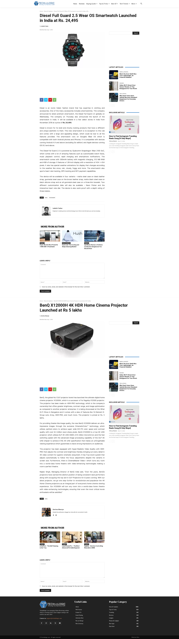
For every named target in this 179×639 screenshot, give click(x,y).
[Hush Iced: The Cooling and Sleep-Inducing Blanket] (72, 236)
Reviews (122, 83)
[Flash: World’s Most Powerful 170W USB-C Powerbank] (50, 236)
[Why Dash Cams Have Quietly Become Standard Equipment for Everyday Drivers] (113, 97)
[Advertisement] (72, 82)
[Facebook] (41, 100)
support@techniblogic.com (54, 618)
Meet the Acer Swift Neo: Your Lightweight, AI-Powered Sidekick (128, 75)
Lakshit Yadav (44, 26)
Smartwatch (52, 197)
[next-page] (113, 105)
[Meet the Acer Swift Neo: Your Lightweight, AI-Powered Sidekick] (113, 74)
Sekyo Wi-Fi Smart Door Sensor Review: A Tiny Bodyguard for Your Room (128, 86)
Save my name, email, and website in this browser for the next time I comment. (66, 287)
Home (41, 11)
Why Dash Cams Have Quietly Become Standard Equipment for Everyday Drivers (128, 98)
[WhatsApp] (54, 100)
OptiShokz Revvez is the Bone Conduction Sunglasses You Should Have (93, 246)
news (46, 197)
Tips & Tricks (123, 93)
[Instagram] (46, 623)
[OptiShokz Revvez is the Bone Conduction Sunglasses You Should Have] (94, 236)
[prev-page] (110, 105)
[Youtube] (60, 623)
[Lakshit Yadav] (46, 211)
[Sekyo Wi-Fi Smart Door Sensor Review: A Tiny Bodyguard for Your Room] (113, 86)
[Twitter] (46, 100)
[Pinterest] (50, 100)
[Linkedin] (50, 623)
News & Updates (48, 11)
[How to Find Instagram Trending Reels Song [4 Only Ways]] (124, 125)
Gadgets (42, 243)
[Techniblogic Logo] (44, 3)
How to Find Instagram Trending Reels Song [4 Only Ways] (123, 137)
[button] (141, 3)
